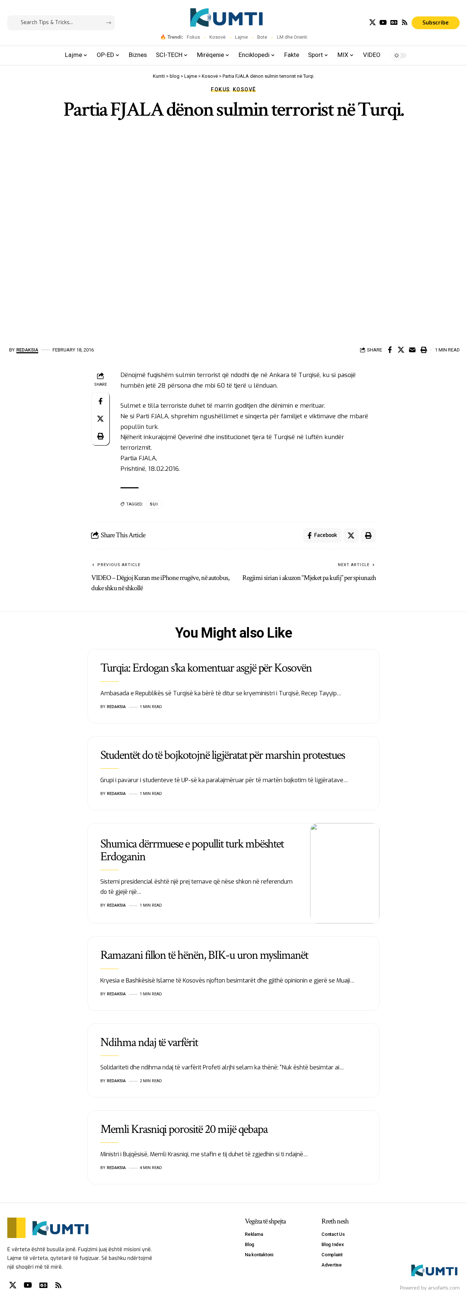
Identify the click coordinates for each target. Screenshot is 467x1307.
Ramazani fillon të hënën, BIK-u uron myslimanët (204, 955)
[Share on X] (401, 349)
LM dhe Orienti (292, 37)
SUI (154, 504)
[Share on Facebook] (390, 349)
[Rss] (405, 22)
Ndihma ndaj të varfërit (149, 1042)
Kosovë (217, 37)
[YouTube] (383, 22)
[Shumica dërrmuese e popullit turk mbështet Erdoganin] (344, 873)
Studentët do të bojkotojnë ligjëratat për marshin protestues (222, 755)
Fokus (193, 37)
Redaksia (27, 350)
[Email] (412, 349)
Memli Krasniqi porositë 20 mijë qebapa (183, 1129)
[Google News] (394, 22)
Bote (262, 37)
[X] (372, 22)
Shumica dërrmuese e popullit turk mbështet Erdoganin (191, 850)
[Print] (423, 349)
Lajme (241, 37)
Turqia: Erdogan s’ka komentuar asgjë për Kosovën (206, 668)
